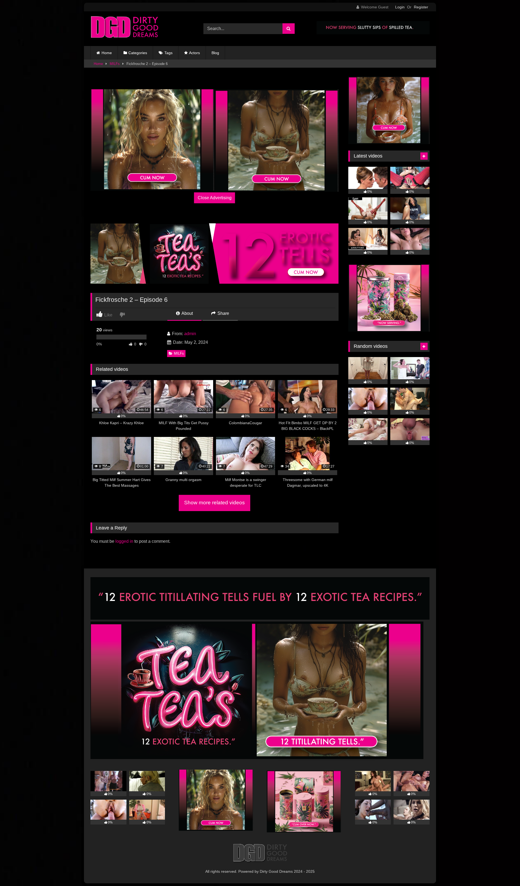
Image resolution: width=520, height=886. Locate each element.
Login (400, 7)
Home (107, 53)
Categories (137, 53)
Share (222, 313)
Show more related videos (214, 502)
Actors (194, 53)
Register (421, 7)
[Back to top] (503, 870)
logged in (124, 541)
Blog (215, 53)
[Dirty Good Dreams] (124, 29)
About (187, 313)
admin (190, 333)
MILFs (115, 64)
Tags (168, 53)
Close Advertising (215, 197)
